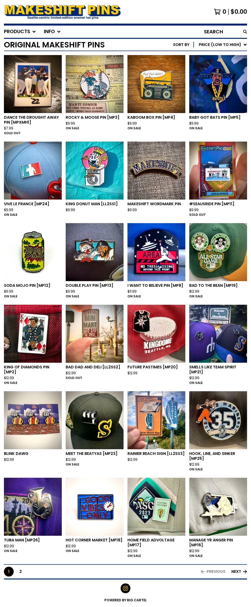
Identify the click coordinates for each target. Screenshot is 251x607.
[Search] (245, 32)
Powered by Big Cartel (125, 600)
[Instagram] (125, 588)
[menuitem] (20, 32)
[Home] (63, 12)
